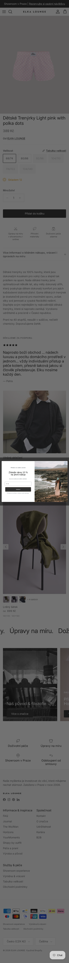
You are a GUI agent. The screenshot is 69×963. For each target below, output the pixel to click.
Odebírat (18, 489)
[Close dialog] (65, 463)
